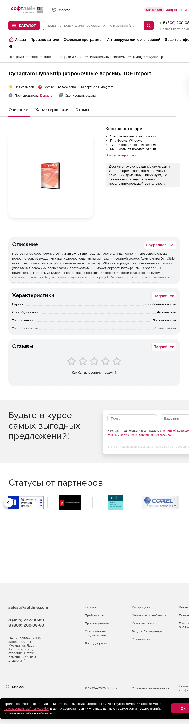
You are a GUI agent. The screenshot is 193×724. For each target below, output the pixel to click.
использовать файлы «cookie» (26, 708)
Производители (97, 623)
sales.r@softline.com (177, 29)
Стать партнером (144, 623)
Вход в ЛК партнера (147, 631)
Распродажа (141, 607)
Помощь (185, 615)
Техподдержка (96, 643)
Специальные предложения (95, 633)
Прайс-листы (94, 615)
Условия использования (150, 688)
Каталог (90, 607)
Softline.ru (154, 10)
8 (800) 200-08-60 (26, 625)
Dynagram (47, 95)
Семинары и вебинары (149, 615)
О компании (141, 639)
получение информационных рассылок (146, 435)
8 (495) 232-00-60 (26, 619)
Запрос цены (176, 10)
